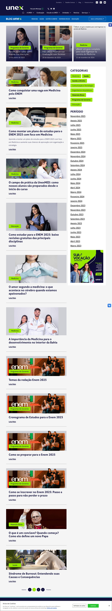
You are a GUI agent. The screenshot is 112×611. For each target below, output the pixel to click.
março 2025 (75, 138)
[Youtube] (105, 2)
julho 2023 (75, 228)
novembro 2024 (77, 156)
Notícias (76, 13)
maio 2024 (75, 183)
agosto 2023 (76, 223)
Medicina (34, 19)
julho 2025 (75, 125)
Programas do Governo (81, 100)
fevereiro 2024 (77, 196)
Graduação (40, 13)
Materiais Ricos (64, 19)
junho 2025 (75, 129)
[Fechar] (109, 606)
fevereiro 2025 (77, 143)
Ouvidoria (59, 2)
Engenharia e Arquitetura (82, 90)
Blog (80, 2)
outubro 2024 (76, 161)
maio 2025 (75, 134)
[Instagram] (97, 2)
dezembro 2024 (77, 152)
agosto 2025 (76, 120)
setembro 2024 (77, 165)
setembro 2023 (77, 219)
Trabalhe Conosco (70, 2)
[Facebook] (101, 2)
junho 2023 (75, 232)
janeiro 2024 (76, 201)
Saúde (42, 19)
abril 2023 (75, 241)
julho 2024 (75, 174)
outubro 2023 (76, 214)
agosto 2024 (76, 170)
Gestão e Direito (51, 19)
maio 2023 (75, 237)
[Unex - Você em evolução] (15, 8)
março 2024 (75, 192)
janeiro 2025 (76, 147)
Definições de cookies (79, 605)
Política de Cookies (52, 608)
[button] (110, 25)
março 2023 (75, 246)
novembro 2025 (77, 116)
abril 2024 (75, 187)
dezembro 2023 (77, 205)
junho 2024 (75, 179)
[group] (22, 43)
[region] (56, 606)
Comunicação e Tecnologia (82, 85)
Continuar (93, 605)
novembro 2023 (77, 210)
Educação (75, 19)
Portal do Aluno (89, 2)
